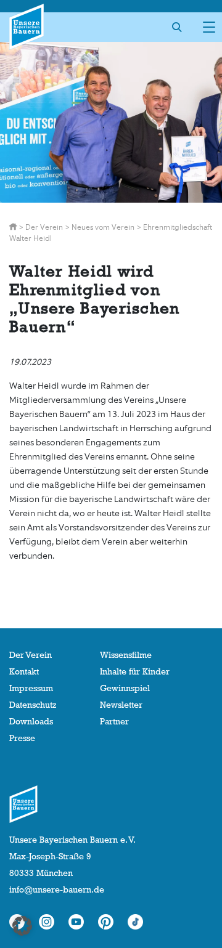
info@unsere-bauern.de (56, 889)
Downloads (31, 721)
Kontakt (24, 671)
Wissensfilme (126, 655)
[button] (22, 926)
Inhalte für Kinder (135, 671)
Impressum (31, 688)
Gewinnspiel (125, 688)
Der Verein (30, 655)
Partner (114, 721)
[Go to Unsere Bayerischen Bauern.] (13, 227)
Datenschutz (32, 705)
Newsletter (121, 705)
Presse (22, 738)
